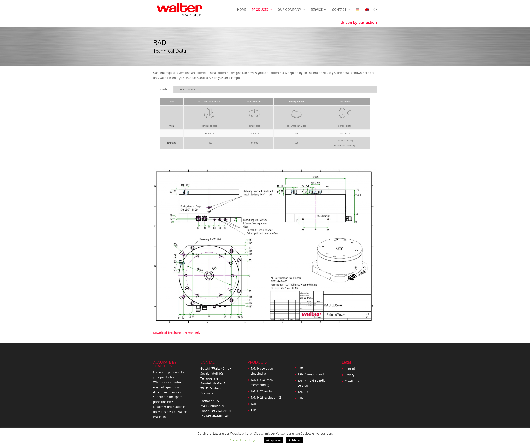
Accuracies (187, 89)
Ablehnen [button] (295, 440)
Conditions (352, 381)
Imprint (350, 368)
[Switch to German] (357, 13)
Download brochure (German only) (177, 333)
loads (163, 89)
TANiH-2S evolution (264, 391)
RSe (300, 368)
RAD (253, 410)
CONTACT (339, 10)
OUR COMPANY (289, 10)
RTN (301, 398)
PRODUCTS (260, 10)
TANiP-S (303, 392)
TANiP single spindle (312, 374)
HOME (241, 10)
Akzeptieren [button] (273, 440)
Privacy (349, 375)
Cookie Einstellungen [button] (244, 440)
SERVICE (317, 10)
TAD (253, 404)
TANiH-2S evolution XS (266, 397)
